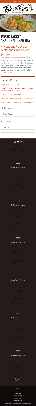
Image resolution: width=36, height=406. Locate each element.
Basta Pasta (7, 57)
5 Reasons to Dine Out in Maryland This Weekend (17, 98)
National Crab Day (25, 57)
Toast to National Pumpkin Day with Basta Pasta (17, 102)
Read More (8, 72)
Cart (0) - (18, 1)
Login (18, 402)
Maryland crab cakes (15, 57)
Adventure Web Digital (26, 403)
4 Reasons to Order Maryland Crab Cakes (15, 48)
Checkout (18, 392)
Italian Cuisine (9, 56)
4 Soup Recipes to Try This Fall (11, 95)
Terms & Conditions (18, 395)
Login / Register (18, 388)
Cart (18, 390)
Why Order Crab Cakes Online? (11, 85)
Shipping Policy (18, 393)
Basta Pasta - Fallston (18, 167)
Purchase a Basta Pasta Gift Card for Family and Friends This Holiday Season (17, 90)
